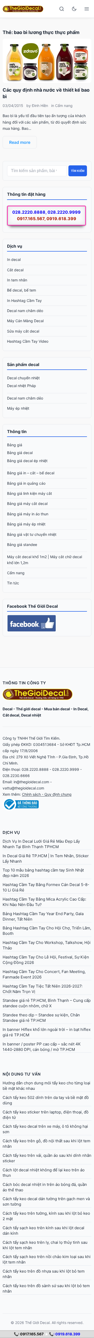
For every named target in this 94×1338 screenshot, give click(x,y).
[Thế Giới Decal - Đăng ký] (47, 804)
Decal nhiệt (31, 715)
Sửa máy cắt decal (23, 331)
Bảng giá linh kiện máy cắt (29, 493)
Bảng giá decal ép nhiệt (27, 460)
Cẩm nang (64, 105)
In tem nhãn (17, 280)
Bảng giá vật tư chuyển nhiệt (31, 534)
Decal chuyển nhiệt (23, 378)
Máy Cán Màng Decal (25, 321)
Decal (8, 709)
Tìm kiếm (77, 170)
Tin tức (13, 583)
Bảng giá (14, 445)
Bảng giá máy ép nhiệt (26, 524)
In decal (14, 259)
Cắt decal (15, 270)
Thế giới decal (28, 709)
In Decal (80, 709)
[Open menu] (86, 8)
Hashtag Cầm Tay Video (27, 341)
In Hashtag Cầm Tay (24, 300)
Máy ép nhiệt (18, 408)
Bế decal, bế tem (21, 290)
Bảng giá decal (20, 452)
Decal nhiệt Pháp (21, 385)
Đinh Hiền (40, 105)
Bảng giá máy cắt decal (27, 503)
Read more (19, 142)
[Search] (61, 8)
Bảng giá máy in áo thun (27, 514)
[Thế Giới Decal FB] (47, 623)
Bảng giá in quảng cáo (26, 483)
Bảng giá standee (22, 544)
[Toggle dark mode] (74, 8)
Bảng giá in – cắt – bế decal (30, 473)
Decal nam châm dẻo (25, 310)
